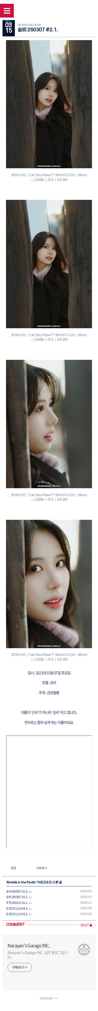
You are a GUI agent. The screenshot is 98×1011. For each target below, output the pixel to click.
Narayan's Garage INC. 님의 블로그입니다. (38, 955)
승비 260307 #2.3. (17, 891)
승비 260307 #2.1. (38, 30)
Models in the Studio (29, 25)
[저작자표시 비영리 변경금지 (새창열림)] (58, 868)
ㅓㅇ (56, 998)
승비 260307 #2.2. (17, 897)
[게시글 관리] (27, 868)
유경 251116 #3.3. (17, 908)
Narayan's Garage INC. (29, 946)
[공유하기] (21, 868)
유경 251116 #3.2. (17, 914)
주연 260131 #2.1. (17, 902)
